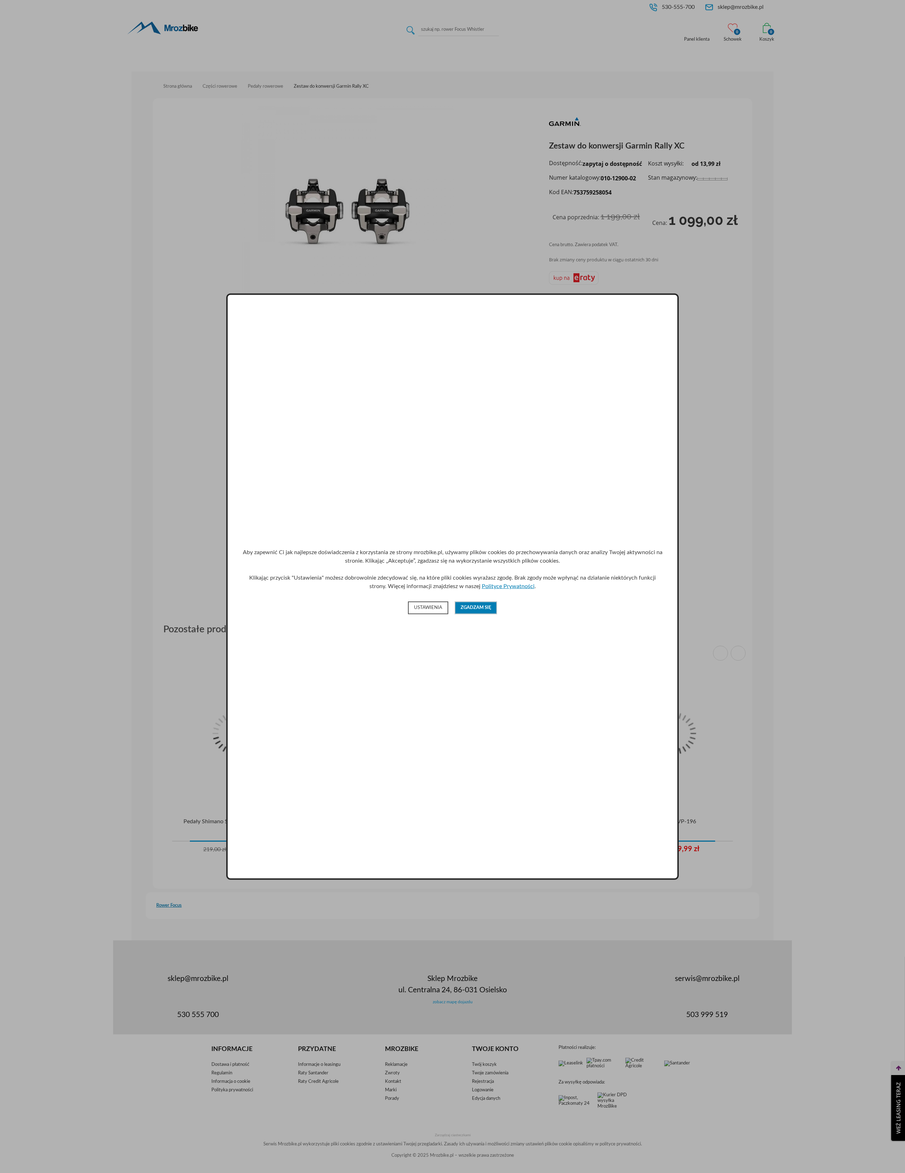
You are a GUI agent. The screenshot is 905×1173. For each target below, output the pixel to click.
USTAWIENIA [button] (428, 607)
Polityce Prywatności (508, 586)
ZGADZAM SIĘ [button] (476, 607)
